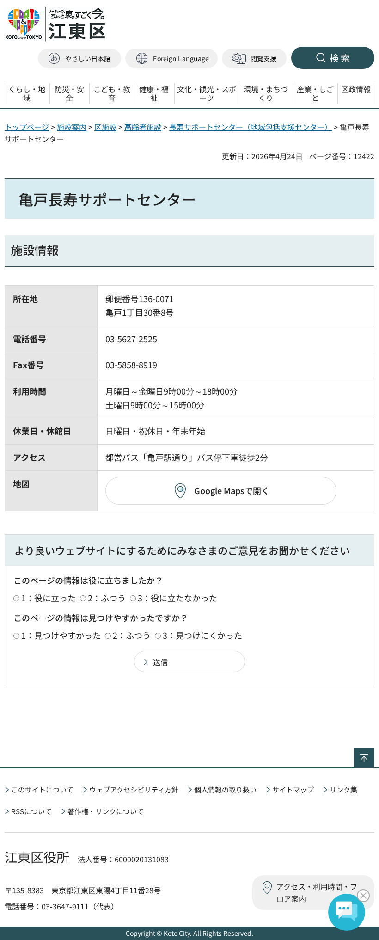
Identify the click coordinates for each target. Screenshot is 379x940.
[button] (171, 58)
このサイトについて (42, 789)
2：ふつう (107, 598)
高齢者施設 (142, 126)
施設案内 (71, 126)
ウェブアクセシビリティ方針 (133, 789)
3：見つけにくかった (202, 635)
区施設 (105, 126)
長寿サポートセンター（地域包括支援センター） (250, 126)
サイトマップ (293, 789)
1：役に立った (48, 598)
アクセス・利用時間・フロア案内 (316, 892)
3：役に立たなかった (177, 598)
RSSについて (31, 811)
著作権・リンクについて (105, 811)
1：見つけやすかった (61, 635)
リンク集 (343, 789)
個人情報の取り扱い (225, 789)
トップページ (27, 126)
